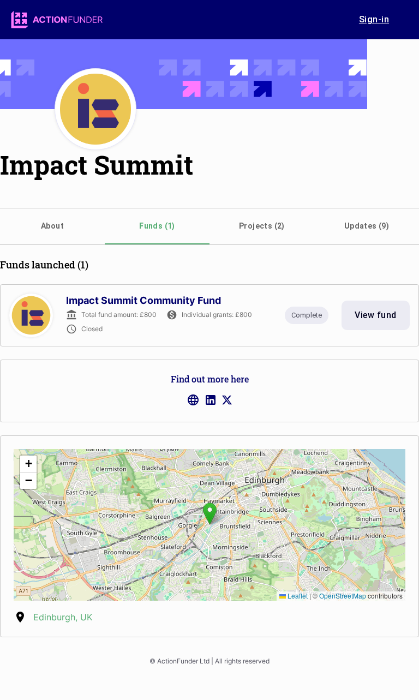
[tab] (52, 226)
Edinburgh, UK (62, 617)
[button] (210, 513)
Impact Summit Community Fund (143, 300)
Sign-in (374, 19)
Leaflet (297, 595)
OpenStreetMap (342, 595)
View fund (375, 315)
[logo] (57, 19)
